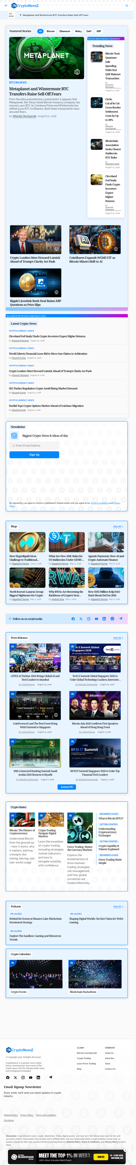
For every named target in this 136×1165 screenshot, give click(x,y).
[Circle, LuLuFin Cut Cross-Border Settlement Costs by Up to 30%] (97, 102)
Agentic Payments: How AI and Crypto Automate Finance (106, 558)
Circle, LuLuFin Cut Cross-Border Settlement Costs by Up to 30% (113, 109)
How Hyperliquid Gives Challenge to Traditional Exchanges (23, 558)
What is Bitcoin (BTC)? (111, 818)
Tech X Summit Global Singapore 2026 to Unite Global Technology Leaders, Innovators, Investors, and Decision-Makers (95, 679)
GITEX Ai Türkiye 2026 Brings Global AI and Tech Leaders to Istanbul (35, 677)
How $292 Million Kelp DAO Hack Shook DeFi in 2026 (104, 593)
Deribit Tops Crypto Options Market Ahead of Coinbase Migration (46, 406)
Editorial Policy (11, 1115)
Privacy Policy (26, 1115)
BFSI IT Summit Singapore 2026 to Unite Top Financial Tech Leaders (95, 772)
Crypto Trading (84, 1058)
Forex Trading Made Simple (110, 861)
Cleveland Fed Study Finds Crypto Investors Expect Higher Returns (112, 188)
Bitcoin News (18, 82)
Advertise (109, 1058)
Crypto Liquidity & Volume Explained (109, 847)
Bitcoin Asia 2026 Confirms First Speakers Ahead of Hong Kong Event (95, 725)
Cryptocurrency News (21, 331)
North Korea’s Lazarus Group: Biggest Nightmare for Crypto (26, 593)
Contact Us (110, 1069)
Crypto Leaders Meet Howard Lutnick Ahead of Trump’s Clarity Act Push (50, 371)
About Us (109, 1053)
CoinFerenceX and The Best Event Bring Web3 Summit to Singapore (35, 725)
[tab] (40, 31)
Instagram (89, 619)
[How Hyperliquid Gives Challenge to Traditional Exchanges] (27, 542)
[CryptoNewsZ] (25, 6)
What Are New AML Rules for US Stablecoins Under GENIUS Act (66, 558)
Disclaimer (9, 1120)
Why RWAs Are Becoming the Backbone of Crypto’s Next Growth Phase (66, 593)
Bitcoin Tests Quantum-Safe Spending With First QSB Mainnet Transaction (112, 66)
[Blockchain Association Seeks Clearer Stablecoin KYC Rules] (97, 144)
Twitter (81, 618)
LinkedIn (104, 619)
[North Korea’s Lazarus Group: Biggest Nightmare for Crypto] (27, 578)
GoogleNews (112, 619)
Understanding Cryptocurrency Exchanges (107, 832)
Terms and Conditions (46, 1115)
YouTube (97, 618)
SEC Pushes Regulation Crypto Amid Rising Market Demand (43, 388)
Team (107, 1064)
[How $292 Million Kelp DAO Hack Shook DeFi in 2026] (106, 578)
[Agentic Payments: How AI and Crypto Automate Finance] (106, 542)
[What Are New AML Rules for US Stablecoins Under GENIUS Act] (67, 542)
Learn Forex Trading (86, 1064)
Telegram (121, 619)
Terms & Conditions (100, 503)
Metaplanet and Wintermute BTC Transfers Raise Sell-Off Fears (55, 15)
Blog (79, 1069)
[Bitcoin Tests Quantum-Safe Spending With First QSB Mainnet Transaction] (97, 56)
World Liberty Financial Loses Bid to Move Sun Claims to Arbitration (48, 353)
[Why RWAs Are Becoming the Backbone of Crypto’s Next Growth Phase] (67, 578)
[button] (6, 6)
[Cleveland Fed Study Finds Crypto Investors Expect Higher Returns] (97, 179)
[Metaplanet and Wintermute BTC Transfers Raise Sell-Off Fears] (46, 58)
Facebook (73, 618)
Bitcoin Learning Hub (87, 1053)
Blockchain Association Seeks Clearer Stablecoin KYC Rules (113, 149)
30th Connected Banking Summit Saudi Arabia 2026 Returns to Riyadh (35, 772)
